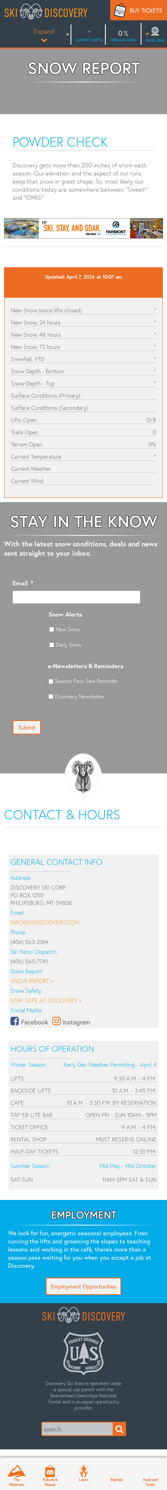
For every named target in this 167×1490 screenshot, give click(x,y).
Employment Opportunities (83, 1286)
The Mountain (16, 1482)
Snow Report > (32, 981)
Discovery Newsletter (79, 696)
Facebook (34, 1022)
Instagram (76, 1022)
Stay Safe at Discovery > (46, 1000)
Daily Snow (68, 644)
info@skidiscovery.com (45, 922)
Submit (26, 727)
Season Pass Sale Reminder (86, 680)
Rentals (117, 1479)
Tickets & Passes (50, 1482)
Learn (83, 1479)
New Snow (68, 629)
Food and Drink (150, 1482)
